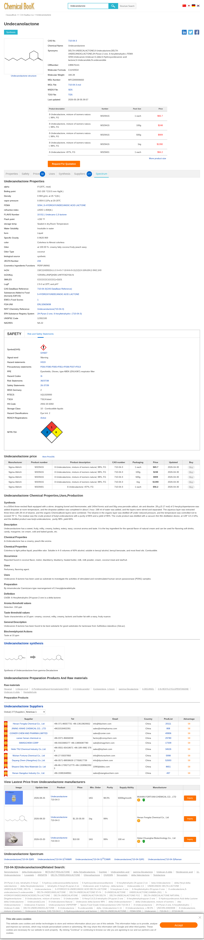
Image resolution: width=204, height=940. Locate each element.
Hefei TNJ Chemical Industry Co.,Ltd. (28, 749)
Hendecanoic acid (184, 872)
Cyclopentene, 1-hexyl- (104, 689)
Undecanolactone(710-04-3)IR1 (129, 859)
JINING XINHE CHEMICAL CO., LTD (28, 728)
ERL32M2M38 (44, 304)
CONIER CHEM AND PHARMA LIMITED (28, 733)
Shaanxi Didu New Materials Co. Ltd (29, 766)
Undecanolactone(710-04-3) (50, 309)
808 (168, 728)
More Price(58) (48, 457)
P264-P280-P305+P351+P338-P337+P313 (60, 367)
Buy (191, 467)
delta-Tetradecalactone (84, 872)
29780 (168, 738)
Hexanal (8, 689)
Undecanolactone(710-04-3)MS (19, 859)
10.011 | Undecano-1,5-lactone (52, 214)
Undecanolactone (59, 796)
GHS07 (43, 353)
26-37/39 (44, 385)
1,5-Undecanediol (81, 689)
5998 (168, 755)
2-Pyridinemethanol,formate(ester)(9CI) (50, 689)
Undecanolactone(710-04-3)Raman (165, 859)
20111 (168, 723)
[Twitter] (190, 32)
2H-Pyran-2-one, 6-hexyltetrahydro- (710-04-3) (59, 313)
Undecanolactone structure (23, 76)
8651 (168, 766)
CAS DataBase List (27, 15)
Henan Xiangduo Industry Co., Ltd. (28, 773)
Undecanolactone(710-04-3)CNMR (93, 859)
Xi (41, 376)
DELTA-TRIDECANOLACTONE (65, 875)
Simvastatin (122, 875)
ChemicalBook (11, 15)
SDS (70, 89)
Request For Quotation (64, 164)
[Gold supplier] (138, 800)
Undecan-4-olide (12, 692)
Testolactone (159, 875)
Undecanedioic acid (120, 872)
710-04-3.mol (74, 85)
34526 (168, 749)
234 (39, 261)
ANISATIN (42, 875)
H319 (43, 362)
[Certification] (144, 800)
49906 (168, 733)
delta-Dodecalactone (32, 872)
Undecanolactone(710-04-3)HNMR (55, 859)
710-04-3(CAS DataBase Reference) (54, 289)
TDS (70, 94)
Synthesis (10, 32)
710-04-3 (72, 41)
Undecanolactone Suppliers (23, 706)
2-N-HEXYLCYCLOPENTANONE (173, 689)
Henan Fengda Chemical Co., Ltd (29, 723)
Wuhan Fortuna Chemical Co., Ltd (29, 755)
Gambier (103, 872)
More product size (157, 158)
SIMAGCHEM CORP (28, 743)
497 (168, 773)
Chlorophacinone (92, 875)
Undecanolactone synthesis (23, 643)
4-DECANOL (148, 689)
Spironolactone (11, 872)
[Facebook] (196, 32)
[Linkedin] (184, 32)
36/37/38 (44, 381)
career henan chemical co (28, 738)
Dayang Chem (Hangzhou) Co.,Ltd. (28, 760)
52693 (168, 760)
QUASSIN (108, 875)
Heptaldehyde (30, 692)
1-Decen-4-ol (22, 689)
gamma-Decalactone (128, 689)
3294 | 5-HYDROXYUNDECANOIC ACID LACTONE (61, 205)
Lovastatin (29, 875)
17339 (168, 743)
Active (43, 418)
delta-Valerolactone (140, 875)
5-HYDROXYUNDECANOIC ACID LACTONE (58, 294)
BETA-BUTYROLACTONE (57, 872)
